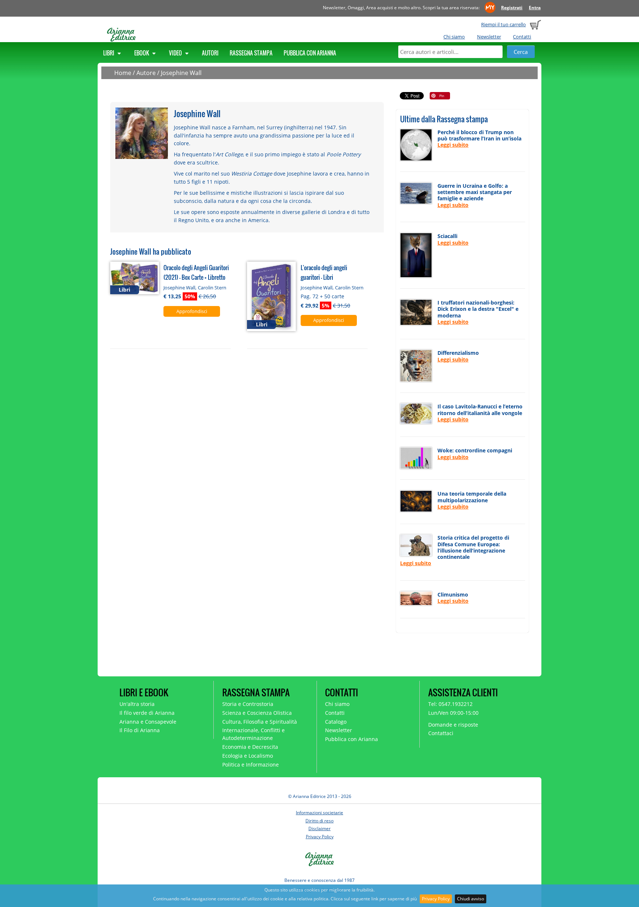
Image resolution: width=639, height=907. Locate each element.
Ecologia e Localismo (247, 755)
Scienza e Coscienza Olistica (257, 712)
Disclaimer (319, 828)
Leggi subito (453, 144)
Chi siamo (454, 36)
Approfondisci (191, 311)
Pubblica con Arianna (310, 53)
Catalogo (335, 721)
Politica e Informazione (250, 764)
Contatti (522, 36)
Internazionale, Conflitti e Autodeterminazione (253, 734)
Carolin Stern (212, 287)
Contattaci (440, 733)
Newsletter (489, 36)
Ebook (142, 53)
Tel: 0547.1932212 (450, 703)
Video (176, 53)
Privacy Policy (436, 899)
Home (122, 73)
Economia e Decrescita (250, 746)
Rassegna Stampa (251, 53)
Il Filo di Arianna (139, 730)
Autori (210, 53)
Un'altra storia (137, 703)
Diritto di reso (319, 821)
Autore (146, 73)
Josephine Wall (181, 73)
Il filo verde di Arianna (147, 712)
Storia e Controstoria (247, 703)
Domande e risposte (453, 724)
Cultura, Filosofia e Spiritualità (259, 721)
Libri (109, 53)
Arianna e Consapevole (147, 721)
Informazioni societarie (319, 812)
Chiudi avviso (470, 899)
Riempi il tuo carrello (503, 24)
